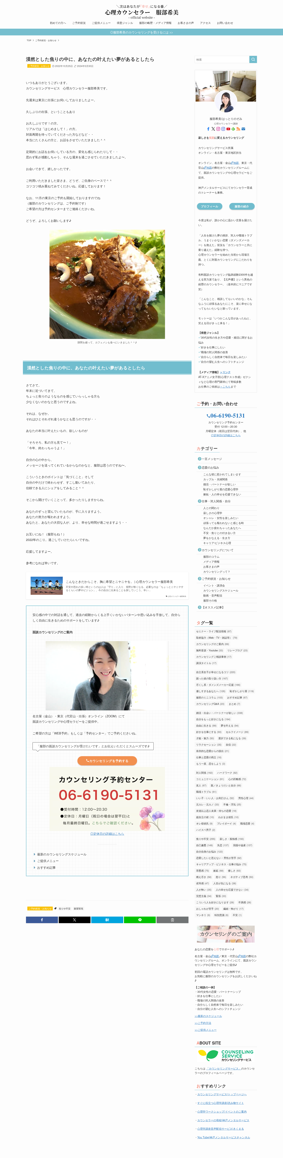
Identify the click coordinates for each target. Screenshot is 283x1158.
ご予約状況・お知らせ (38, 65)
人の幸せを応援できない (232, 889)
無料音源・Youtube (209, 650)
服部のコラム (211, 556)
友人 (201, 785)
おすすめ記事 (237, 697)
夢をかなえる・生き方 (216, 538)
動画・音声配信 (212, 595)
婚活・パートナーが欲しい (219, 484)
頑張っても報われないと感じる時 (223, 523)
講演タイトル (206, 663)
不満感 (244, 902)
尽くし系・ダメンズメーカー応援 (218, 685)
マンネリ (203, 915)
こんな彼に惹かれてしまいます (222, 474)
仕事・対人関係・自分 (216, 501)
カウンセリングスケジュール (220, 590)
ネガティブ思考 (241, 877)
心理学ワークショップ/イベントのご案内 (222, 1111)
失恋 (223, 845)
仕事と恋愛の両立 (208, 757)
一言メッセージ (212, 459)
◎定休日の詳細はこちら (107, 833)
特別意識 (221, 915)
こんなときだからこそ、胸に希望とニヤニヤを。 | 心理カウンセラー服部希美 (119, 582)
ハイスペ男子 (205, 830)
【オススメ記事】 (213, 607)
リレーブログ (237, 650)
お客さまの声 (211, 566)
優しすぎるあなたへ (210, 691)
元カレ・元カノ (207, 804)
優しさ (234, 870)
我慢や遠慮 (242, 845)
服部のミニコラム (209, 697)
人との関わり (211, 508)
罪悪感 (202, 870)
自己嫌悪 (204, 845)
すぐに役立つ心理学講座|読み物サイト (220, 1103)
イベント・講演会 (214, 585)
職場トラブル (206, 791)
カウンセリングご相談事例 (213, 656)
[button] (42, 920)
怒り (221, 877)
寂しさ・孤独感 (232, 839)
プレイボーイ (226, 823)
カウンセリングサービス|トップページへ (222, 1094)
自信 (231, 744)
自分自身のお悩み (209, 851)
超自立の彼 (205, 817)
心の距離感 (237, 779)
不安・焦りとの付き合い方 (219, 533)
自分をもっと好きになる (213, 719)
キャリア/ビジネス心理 (217, 543)
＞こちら (225, 386)
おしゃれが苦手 (207, 908)
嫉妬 (218, 870)
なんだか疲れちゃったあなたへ (222, 528)
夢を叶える (230, 725)
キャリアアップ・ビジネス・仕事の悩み (221, 864)
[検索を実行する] (253, 59)
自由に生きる (206, 725)
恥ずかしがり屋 (242, 691)
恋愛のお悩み (210, 467)
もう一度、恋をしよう (210, 763)
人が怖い (203, 889)
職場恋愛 (247, 823)
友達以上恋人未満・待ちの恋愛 (216, 811)
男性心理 (246, 798)
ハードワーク (227, 772)
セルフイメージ (237, 732)
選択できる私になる (232, 738)
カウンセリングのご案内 (212, 644)
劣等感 (202, 883)
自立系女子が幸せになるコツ (215, 672)
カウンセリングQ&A (210, 704)
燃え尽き (203, 877)
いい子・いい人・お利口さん (215, 798)
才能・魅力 (205, 738)
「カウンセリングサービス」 (223, 1068)
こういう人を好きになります (215, 902)
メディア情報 (211, 561)
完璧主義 (203, 896)
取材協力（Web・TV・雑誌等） (216, 637)
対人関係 (204, 772)
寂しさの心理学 (212, 513)
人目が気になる (224, 883)
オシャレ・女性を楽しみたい (220, 518)
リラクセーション (208, 744)
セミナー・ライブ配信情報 (213, 631)
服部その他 (210, 600)
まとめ (234, 704)
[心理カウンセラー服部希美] (141, 10)
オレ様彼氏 (204, 823)
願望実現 (78, 908)
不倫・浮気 (232, 804)
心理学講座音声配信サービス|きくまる (220, 1128)
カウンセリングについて (218, 550)
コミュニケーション (210, 779)
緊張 (221, 896)
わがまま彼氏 (228, 817)
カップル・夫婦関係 (215, 479)
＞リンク (225, 372)
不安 (237, 915)
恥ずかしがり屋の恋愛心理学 (220, 489)
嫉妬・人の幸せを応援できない (222, 494)
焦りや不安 (64, 908)
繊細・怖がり (233, 908)
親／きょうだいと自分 (226, 785)
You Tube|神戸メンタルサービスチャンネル (223, 1137)
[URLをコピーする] (172, 920)
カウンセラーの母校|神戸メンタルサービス (223, 1120)
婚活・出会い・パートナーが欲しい (219, 713)
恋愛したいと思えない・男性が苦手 (218, 858)
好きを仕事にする (208, 732)
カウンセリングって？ (216, 571)
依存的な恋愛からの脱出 (212, 751)
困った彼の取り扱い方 (212, 678)
